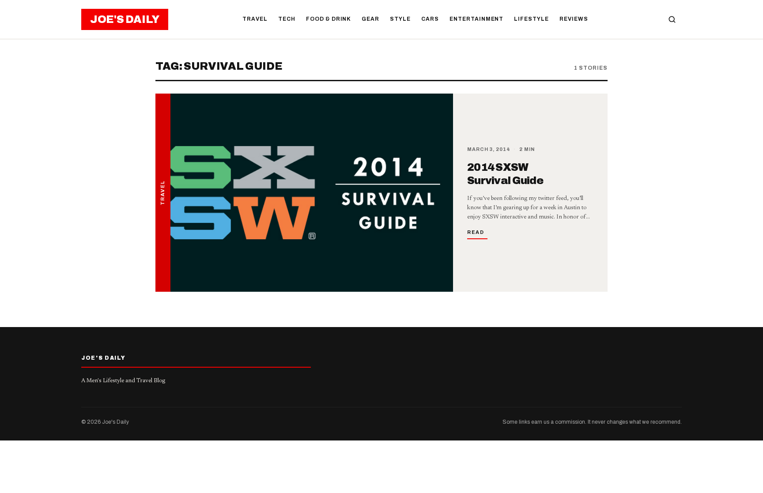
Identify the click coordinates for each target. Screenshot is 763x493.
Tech (286, 19)
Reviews (573, 19)
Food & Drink (328, 19)
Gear (370, 19)
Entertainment (476, 19)
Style (400, 19)
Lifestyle (531, 19)
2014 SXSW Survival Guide (505, 174)
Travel (255, 19)
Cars (430, 19)
